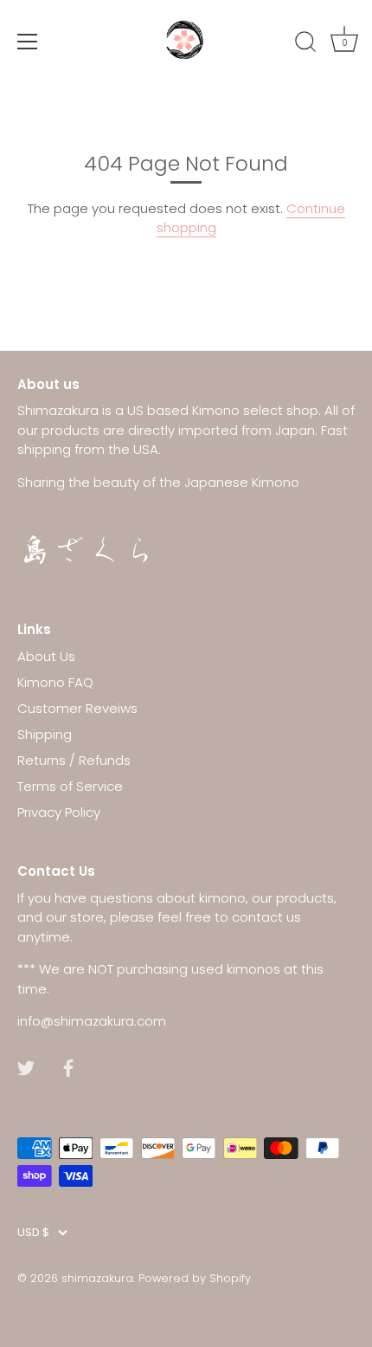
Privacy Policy (58, 812)
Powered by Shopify (194, 1278)
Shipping (44, 734)
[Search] (305, 44)
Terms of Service (70, 786)
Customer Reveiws (77, 708)
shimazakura (97, 1278)
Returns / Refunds (74, 760)
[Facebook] (68, 1067)
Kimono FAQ (55, 682)
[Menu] (28, 42)
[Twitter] (26, 1067)
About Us (46, 656)
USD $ (33, 1233)
